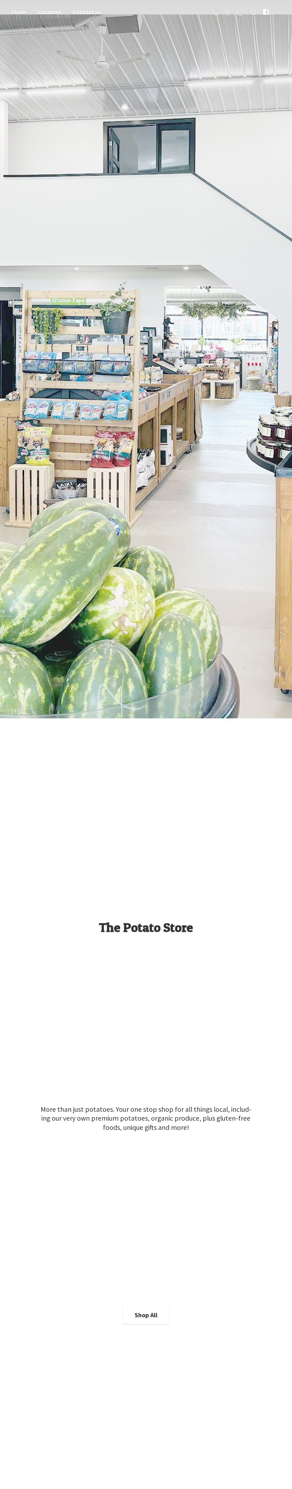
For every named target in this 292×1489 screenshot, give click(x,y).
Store (18, 12)
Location (49, 12)
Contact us (87, 12)
